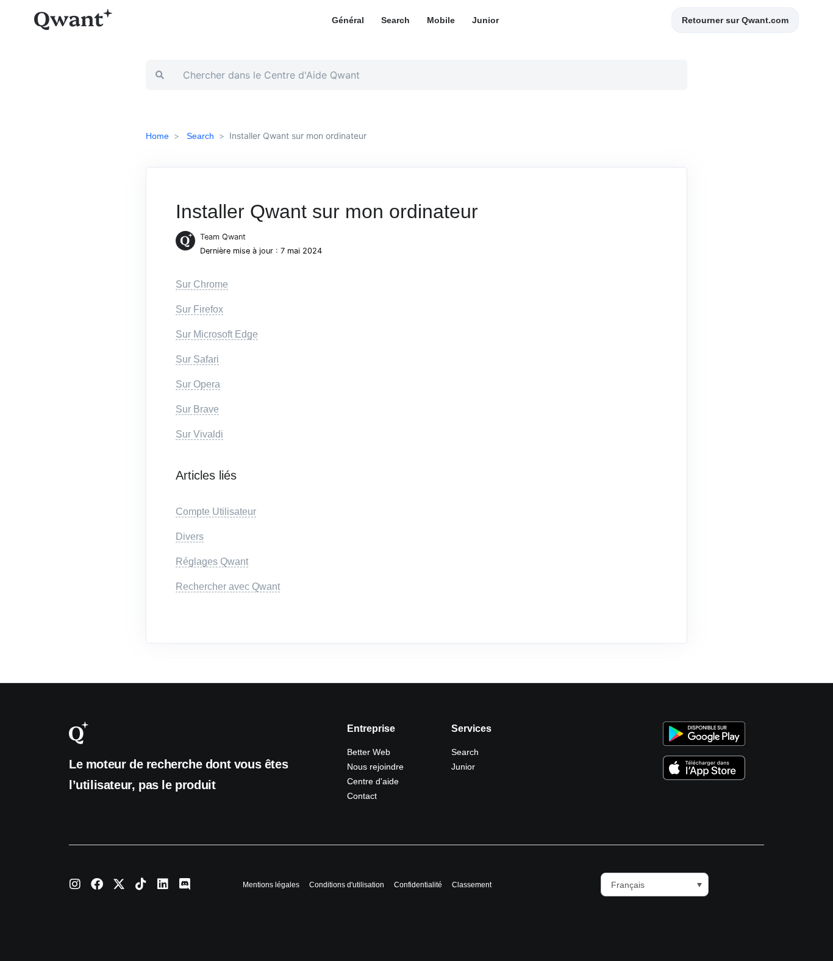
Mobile (441, 20)
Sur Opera (198, 384)
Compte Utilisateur (216, 511)
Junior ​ (486, 20)
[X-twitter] (119, 884)
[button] (655, 884)
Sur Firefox (199, 309)
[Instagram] (75, 884)
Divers (190, 536)
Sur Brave (197, 409)
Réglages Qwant (212, 561)
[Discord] (185, 884)
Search (395, 20)
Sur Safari (197, 359)
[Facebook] (97, 884)
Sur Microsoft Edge (217, 334)
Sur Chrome (202, 284)
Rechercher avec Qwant (228, 586)
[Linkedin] (163, 884)
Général (348, 20)
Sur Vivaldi (199, 434)
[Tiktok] (141, 884)
